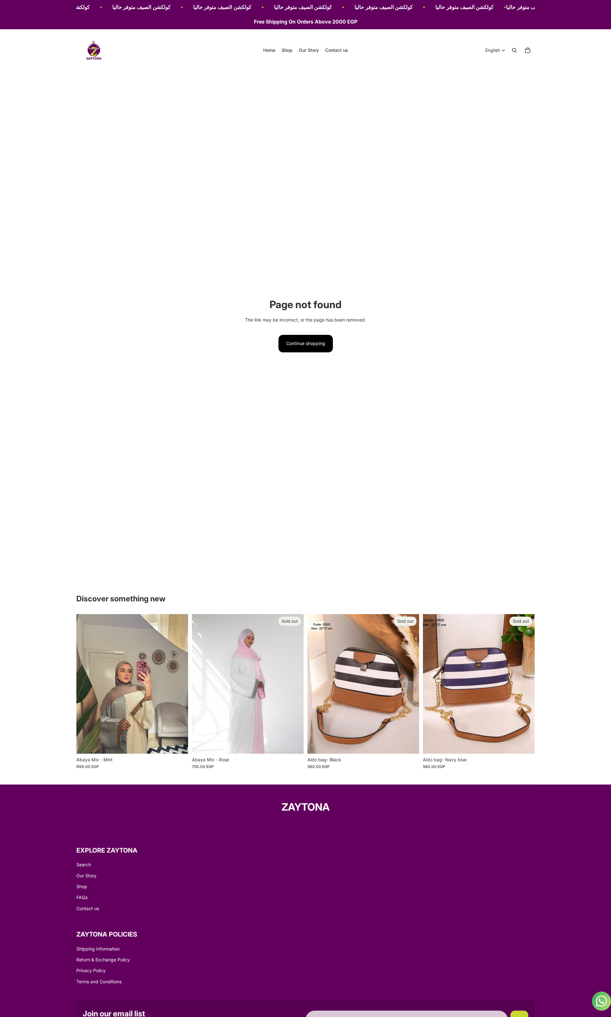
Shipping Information (98, 948)
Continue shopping (305, 343)
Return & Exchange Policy (103, 959)
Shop (81, 886)
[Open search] (514, 50)
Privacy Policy (91, 970)
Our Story (86, 875)
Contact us (87, 908)
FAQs (82, 897)
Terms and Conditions (99, 981)
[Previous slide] (85, 684)
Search (83, 864)
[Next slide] (178, 684)
